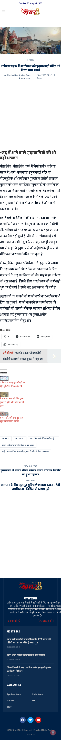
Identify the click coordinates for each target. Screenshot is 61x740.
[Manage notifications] (53, 732)
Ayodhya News (14, 694)
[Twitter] (30, 720)
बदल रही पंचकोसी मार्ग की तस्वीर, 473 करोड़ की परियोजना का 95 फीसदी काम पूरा (29, 641)
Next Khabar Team (22, 75)
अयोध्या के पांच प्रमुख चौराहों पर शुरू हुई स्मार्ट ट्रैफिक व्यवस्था (12, 384)
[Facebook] (23, 720)
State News (37, 694)
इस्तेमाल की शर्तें (14, 621)
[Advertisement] (30, 114)
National (10, 701)
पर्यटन (9, 707)
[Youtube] (38, 720)
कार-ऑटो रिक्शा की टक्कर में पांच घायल (26, 655)
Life (33, 701)
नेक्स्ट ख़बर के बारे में (46, 621)
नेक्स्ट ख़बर (30, 598)
